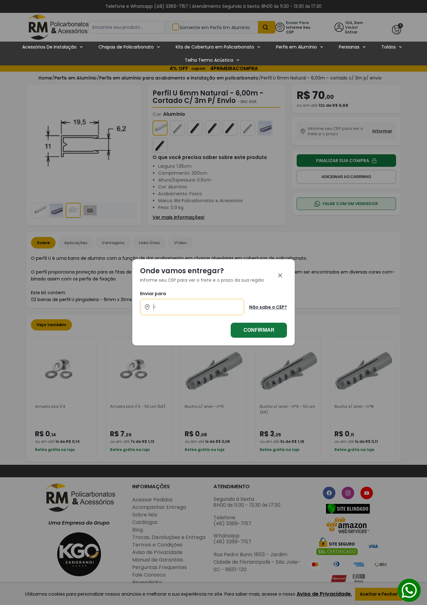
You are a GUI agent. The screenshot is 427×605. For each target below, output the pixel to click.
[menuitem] (53, 47)
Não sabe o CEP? (268, 307)
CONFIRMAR (259, 330)
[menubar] (212, 53)
